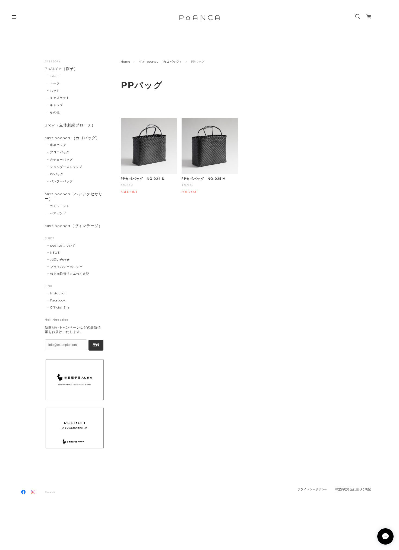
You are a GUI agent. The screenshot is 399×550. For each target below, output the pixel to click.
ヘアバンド (58, 213)
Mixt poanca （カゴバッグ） (161, 61)
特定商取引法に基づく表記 (69, 274)
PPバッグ (57, 174)
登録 (96, 345)
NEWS (55, 253)
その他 (55, 112)
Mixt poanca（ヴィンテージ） (74, 226)
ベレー (55, 76)
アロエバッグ (59, 152)
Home (125, 61)
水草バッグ (58, 145)
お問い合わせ (60, 260)
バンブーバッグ (61, 181)
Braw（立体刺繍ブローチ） (70, 125)
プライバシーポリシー (66, 267)
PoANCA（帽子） (61, 68)
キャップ (56, 105)
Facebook (58, 300)
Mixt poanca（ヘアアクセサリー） (74, 196)
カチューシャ (59, 206)
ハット (55, 91)
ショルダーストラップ (66, 167)
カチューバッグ (61, 159)
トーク (55, 83)
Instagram (59, 293)
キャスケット (59, 98)
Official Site (59, 307)
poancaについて (62, 245)
